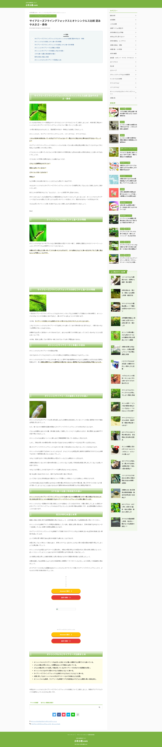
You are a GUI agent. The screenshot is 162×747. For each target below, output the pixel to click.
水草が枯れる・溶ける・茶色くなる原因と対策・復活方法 (128, 292)
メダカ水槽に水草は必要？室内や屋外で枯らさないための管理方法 (128, 113)
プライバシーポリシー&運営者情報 (85, 734)
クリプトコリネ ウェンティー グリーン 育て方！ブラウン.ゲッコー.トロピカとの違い (128, 260)
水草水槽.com (32, 5)
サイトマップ (71, 734)
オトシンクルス (56, 724)
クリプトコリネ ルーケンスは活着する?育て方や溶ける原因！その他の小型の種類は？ (128, 247)
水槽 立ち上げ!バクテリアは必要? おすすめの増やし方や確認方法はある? (128, 167)
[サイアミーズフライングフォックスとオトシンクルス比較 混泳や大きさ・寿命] (68, 714)
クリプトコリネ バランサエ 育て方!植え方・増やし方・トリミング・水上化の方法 (128, 234)
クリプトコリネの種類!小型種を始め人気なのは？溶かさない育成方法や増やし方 (128, 220)
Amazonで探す (65, 591)
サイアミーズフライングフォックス (41, 724)
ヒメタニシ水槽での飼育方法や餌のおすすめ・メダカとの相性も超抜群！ (128, 127)
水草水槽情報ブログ (81, 738)
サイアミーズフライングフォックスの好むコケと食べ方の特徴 (54, 45)
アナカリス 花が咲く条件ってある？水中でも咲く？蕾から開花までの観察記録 (128, 155)
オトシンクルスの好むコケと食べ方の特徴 (48, 41)
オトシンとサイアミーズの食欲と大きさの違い (49, 51)
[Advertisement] (66, 78)
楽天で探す (64, 597)
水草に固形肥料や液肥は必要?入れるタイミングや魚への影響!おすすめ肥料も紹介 (128, 194)
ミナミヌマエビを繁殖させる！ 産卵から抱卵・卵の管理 (128, 279)
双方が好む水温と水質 (42, 57)
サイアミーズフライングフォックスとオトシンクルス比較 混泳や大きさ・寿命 (59, 38)
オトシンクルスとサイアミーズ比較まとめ (48, 60)
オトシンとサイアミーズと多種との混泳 (47, 48)
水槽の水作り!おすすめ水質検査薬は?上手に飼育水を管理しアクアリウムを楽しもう (128, 181)
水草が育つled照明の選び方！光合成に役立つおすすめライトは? (128, 207)
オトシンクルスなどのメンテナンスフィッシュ (44, 721)
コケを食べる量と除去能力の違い (45, 54)
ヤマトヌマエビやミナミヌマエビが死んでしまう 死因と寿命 (128, 392)
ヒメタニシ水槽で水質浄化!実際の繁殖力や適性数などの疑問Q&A (128, 140)
